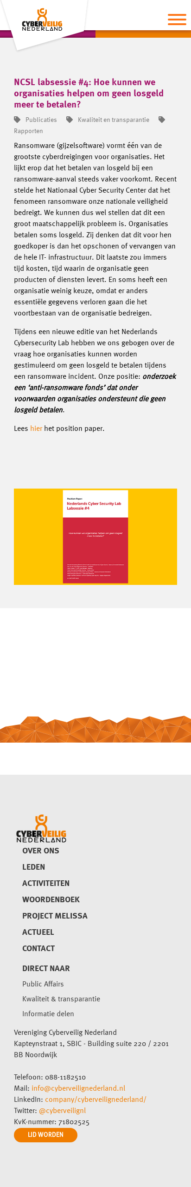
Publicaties (40, 120)
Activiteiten (46, 883)
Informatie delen (48, 1014)
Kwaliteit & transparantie (61, 999)
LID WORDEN (46, 1135)
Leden (33, 867)
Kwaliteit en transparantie (112, 120)
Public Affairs (43, 984)
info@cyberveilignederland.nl (78, 1089)
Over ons (40, 851)
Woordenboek (51, 900)
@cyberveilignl (62, 1111)
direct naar (46, 969)
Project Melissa (55, 916)
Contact (38, 949)
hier (36, 429)
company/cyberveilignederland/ (95, 1100)
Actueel (38, 932)
